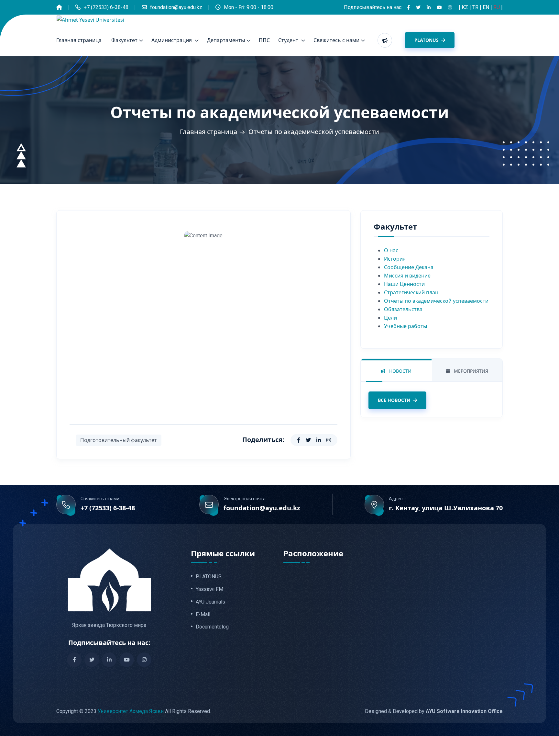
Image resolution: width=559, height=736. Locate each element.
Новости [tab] (399, 371)
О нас (391, 250)
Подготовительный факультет (118, 440)
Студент (289, 40)
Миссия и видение (407, 275)
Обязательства (403, 309)
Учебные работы (405, 326)
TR (476, 7)
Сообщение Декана (408, 267)
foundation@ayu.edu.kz (176, 7)
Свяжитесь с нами (336, 40)
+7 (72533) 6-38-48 (106, 7)
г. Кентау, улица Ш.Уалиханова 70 (446, 508)
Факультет (124, 40)
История (395, 258)
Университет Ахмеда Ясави (131, 711)
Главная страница (79, 40)
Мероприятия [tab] (470, 371)
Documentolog (212, 627)
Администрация (172, 40)
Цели (390, 317)
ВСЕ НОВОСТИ (394, 400)
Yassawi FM (209, 589)
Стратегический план (411, 292)
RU (497, 7)
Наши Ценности (404, 284)
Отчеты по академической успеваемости (436, 300)
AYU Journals (210, 602)
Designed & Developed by (434, 711)
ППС (264, 40)
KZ (465, 7)
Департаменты (226, 40)
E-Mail (203, 614)
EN (486, 7)
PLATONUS (427, 40)
